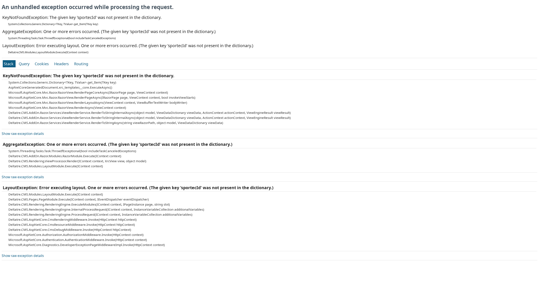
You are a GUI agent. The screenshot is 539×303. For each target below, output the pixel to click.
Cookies (42, 63)
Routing (81, 63)
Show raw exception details (23, 133)
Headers (62, 63)
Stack (9, 63)
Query (25, 63)
